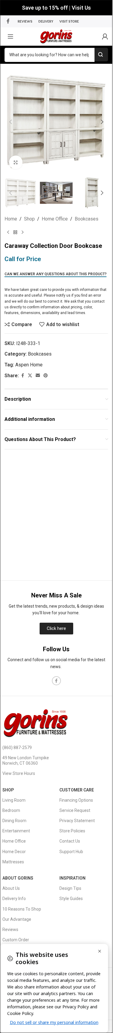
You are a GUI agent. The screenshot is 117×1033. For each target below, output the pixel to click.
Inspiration (72, 878)
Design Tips (70, 888)
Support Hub (71, 851)
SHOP (8, 790)
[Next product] (22, 232)
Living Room (14, 800)
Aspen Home (29, 365)
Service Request (74, 810)
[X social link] (30, 376)
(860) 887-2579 (17, 747)
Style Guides (71, 898)
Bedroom (11, 810)
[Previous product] (8, 232)
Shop (29, 219)
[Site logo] (56, 36)
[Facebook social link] (8, 21)
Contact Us (69, 841)
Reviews (10, 929)
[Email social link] (38, 376)
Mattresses (13, 861)
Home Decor (14, 851)
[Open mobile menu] (10, 36)
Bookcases (86, 219)
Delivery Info (14, 898)
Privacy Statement (77, 820)
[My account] (105, 36)
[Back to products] (15, 232)
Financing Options (76, 800)
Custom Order (15, 939)
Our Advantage (16, 919)
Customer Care (76, 790)
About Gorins (17, 878)
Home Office (55, 219)
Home (10, 219)
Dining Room (14, 820)
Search (101, 54)
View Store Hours (18, 773)
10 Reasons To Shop (21, 909)
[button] (10, 122)
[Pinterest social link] (46, 376)
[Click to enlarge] (15, 162)
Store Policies (72, 830)
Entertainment (16, 830)
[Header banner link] (56, 7)
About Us (11, 888)
